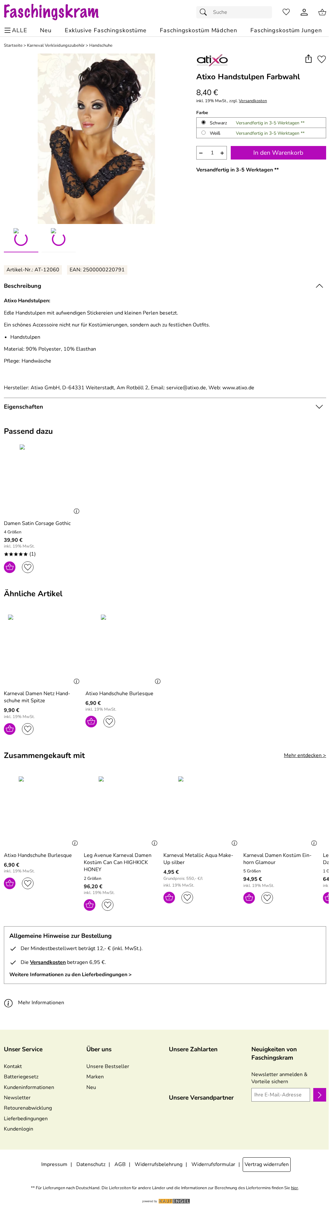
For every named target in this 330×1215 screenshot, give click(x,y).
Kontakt (13, 1066)
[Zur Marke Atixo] (212, 60)
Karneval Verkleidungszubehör (56, 45)
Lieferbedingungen (26, 1118)
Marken (95, 1076)
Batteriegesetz (21, 1076)
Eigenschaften (23, 407)
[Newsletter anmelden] (319, 1095)
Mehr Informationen (41, 1002)
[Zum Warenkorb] (322, 12)
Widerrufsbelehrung (158, 1164)
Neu (91, 1087)
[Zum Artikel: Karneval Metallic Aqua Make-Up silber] (201, 811)
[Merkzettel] (286, 12)
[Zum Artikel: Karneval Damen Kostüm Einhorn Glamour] (281, 811)
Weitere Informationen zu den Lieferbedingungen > (70, 974)
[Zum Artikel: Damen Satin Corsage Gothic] (43, 479)
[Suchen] (205, 12)
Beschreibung (22, 286)
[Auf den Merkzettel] (321, 59)
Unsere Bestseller (107, 1066)
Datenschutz (90, 1164)
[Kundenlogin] (304, 12)
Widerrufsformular (213, 1164)
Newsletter (17, 1097)
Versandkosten (253, 101)
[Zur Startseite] (57, 12)
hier (294, 1188)
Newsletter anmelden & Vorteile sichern (279, 1078)
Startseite (13, 45)
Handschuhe (100, 45)
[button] (308, 59)
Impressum (54, 1164)
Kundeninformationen (29, 1087)
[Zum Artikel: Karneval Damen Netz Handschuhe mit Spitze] (43, 650)
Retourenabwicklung (28, 1108)
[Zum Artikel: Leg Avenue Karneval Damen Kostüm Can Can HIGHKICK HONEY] (122, 811)
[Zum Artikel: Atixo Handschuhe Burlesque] (124, 650)
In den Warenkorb (278, 153)
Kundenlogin (18, 1128)
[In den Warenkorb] (9, 567)
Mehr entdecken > (305, 755)
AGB (120, 1164)
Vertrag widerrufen (267, 1164)
